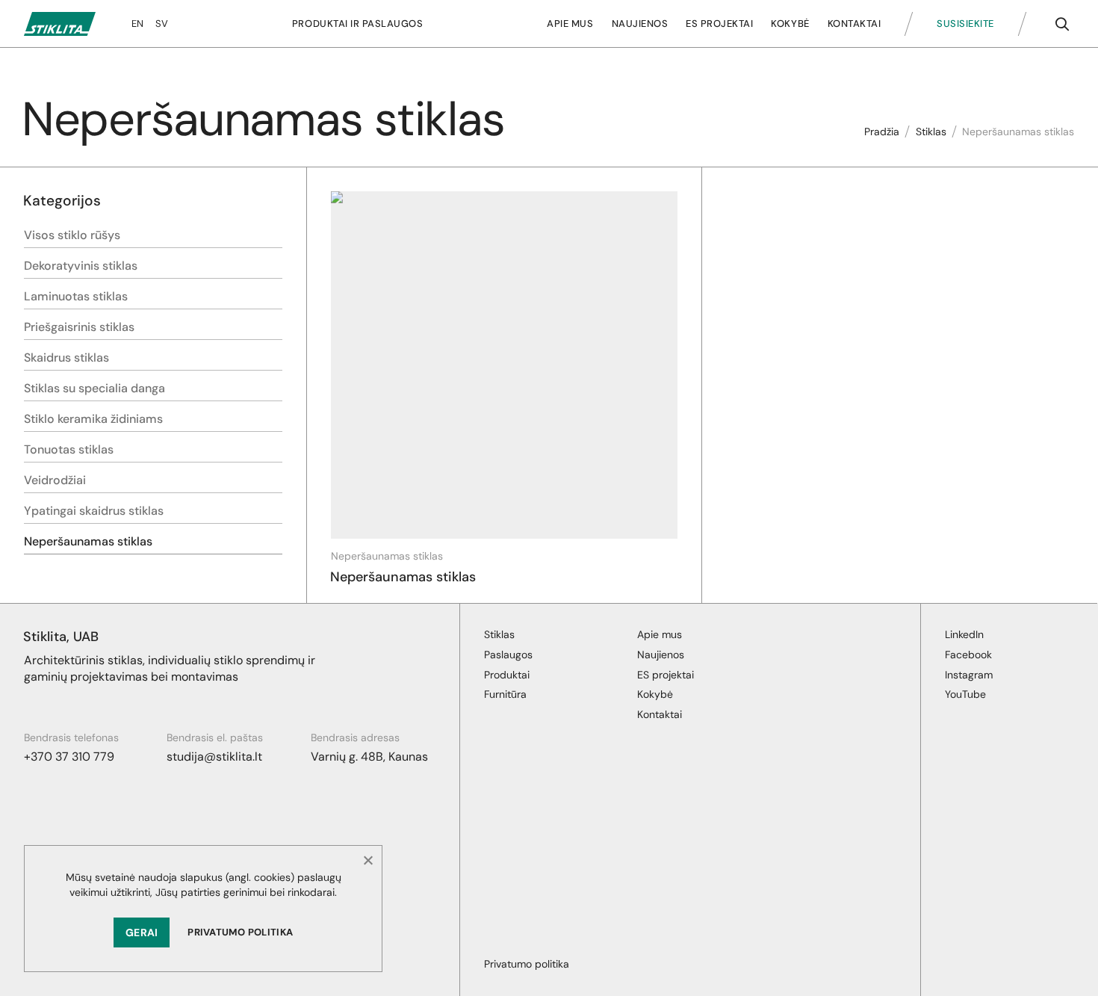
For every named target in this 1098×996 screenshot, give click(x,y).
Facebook (968, 654)
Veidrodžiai (55, 480)
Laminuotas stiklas (76, 296)
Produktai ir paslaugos (357, 23)
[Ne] (367, 860)
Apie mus (570, 23)
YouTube (965, 694)
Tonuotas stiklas (69, 449)
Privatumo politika (240, 932)
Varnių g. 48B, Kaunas (369, 756)
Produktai (507, 674)
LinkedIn (964, 634)
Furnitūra (505, 694)
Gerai (141, 932)
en (137, 23)
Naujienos (640, 23)
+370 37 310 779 (69, 756)
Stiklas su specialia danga (94, 388)
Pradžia (881, 131)
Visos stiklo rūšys (72, 235)
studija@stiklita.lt (214, 756)
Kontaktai (854, 23)
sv (161, 23)
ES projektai (719, 23)
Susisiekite (965, 23)
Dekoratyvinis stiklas (80, 265)
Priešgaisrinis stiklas (79, 327)
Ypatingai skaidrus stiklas (94, 511)
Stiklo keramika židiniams (93, 419)
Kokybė (790, 23)
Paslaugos (508, 654)
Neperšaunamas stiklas (88, 541)
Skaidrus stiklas (66, 357)
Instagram (969, 674)
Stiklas (931, 131)
